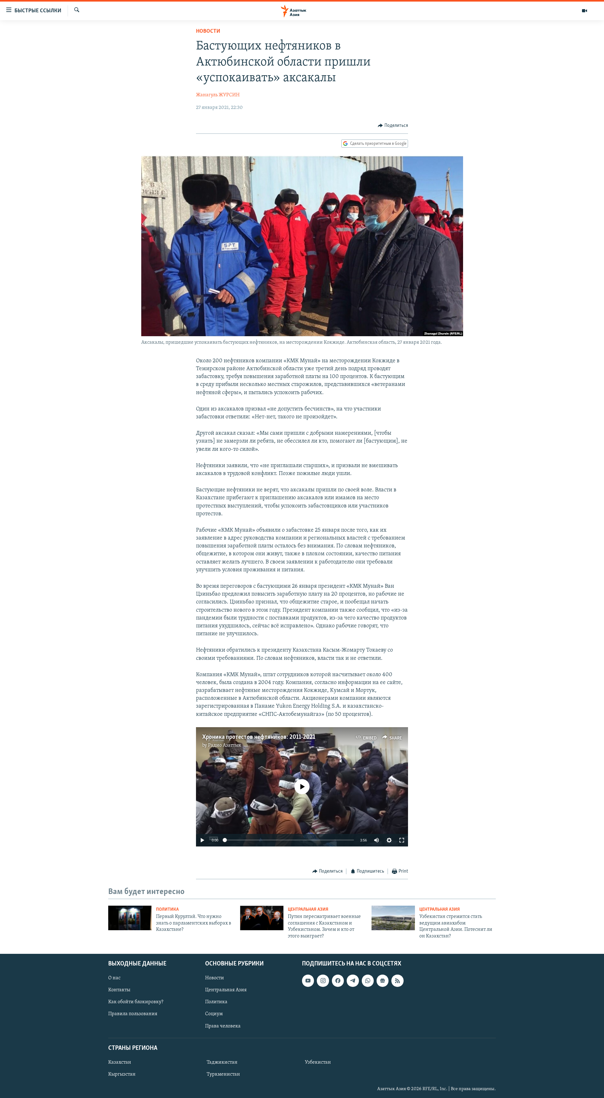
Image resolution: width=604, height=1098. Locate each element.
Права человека (223, 1026)
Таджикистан (222, 1062)
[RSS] (397, 981)
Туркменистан (223, 1074)
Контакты (119, 990)
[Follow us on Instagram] (323, 981)
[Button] (393, 126)
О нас (114, 978)
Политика (167, 909)
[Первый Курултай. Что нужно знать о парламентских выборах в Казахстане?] (130, 918)
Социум (214, 1013)
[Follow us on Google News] (383, 981)
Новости (208, 31)
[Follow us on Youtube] (308, 981)
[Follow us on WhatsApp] (368, 981)
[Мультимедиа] (584, 10)
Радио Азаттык (224, 745)
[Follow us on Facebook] (338, 981)
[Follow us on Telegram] (353, 981)
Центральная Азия (308, 909)
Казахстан (119, 1062)
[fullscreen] (401, 840)
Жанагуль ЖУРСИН (218, 95)
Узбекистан (318, 1062)
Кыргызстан (122, 1074)
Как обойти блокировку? (135, 1002)
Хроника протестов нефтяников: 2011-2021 (258, 737)
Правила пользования (132, 1013)
